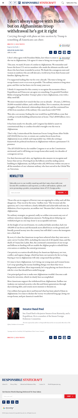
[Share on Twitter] (50, 52)
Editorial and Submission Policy (28, 384)
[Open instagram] (12, 402)
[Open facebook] (14, 2)
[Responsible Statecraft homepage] (22, 380)
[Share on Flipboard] (64, 52)
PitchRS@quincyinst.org (54, 384)
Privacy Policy (13, 384)
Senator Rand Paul (15, 50)
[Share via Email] (68, 52)
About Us (4, 384)
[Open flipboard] (19, 2)
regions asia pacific (13, 47)
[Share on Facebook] (55, 52)
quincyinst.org (71, 3)
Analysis (10, 44)
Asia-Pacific (20, 44)
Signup (69, 396)
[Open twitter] (10, 2)
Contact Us (42, 384)
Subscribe (61, 192)
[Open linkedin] (16, 402)
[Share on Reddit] (59, 52)
